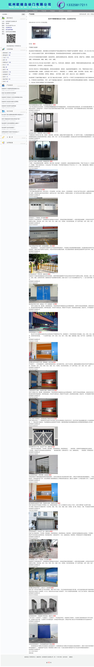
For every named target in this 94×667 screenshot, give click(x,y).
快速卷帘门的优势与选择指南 (9, 106)
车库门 (4, 81)
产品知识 (52, 11)
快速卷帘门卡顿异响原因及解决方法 (10, 88)
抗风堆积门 (5, 74)
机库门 (4, 76)
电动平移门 (5, 79)
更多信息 (31, 653)
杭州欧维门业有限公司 (34, 110)
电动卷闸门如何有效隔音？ (8, 127)
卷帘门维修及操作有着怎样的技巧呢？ (11, 119)
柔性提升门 (5, 55)
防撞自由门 (5, 62)
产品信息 (35, 11)
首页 (26, 11)
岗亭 (4, 60)
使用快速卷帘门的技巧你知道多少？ (10, 132)
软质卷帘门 (5, 72)
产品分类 (43, 11)
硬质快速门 (5, 52)
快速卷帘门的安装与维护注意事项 (10, 101)
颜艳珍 (71, 657)
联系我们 (70, 11)
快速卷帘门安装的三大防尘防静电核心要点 (12, 97)
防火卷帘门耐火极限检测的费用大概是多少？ (13, 114)
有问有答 (61, 11)
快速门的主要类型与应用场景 (9, 93)
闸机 (4, 67)
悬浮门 (4, 69)
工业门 (4, 57)
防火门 (4, 64)
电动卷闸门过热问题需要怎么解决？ (10, 123)
